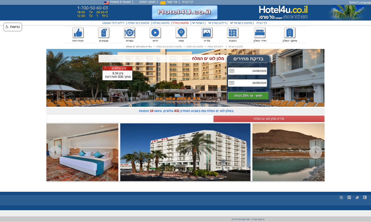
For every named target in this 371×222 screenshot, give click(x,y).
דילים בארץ (218, 22)
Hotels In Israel (120, 1)
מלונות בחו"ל (181, 22)
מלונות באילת (161, 22)
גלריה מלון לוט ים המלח (269, 118)
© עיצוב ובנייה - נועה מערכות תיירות (248, 219)
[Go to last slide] (55, 152)
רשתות (199, 22)
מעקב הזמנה (147, 1)
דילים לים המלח (215, 46)
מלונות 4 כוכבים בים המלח (169, 46)
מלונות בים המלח (138, 22)
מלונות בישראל (242, 22)
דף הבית (187, 1)
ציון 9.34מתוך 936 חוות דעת (118, 75)
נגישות (14, 27)
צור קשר (171, 1)
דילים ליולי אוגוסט (113, 22)
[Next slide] (315, 152)
